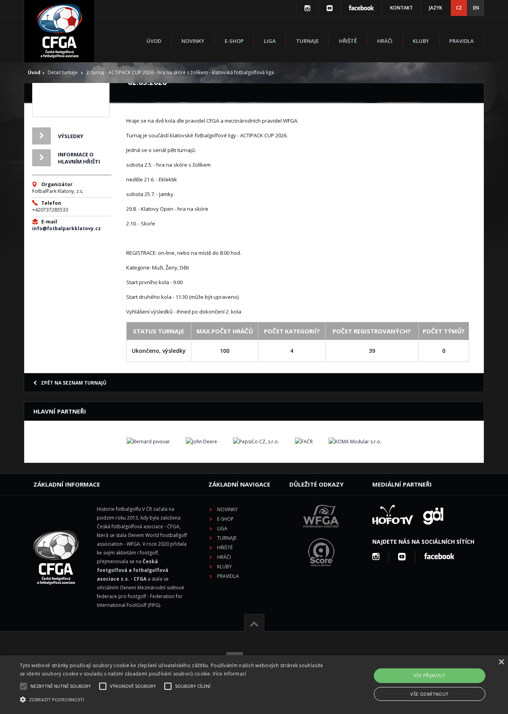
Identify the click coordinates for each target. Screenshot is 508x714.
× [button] (501, 662)
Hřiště (348, 40)
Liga (270, 40)
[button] (172, 699)
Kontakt (401, 7)
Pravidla (461, 40)
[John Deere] (201, 442)
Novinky (192, 40)
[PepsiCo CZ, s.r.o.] (256, 442)
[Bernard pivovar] (148, 442)
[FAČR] (304, 442)
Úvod (153, 40)
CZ (459, 7)
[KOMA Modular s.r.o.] (355, 442)
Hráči (385, 40)
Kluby (421, 40)
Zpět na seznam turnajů (73, 382)
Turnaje (307, 40)
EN (476, 7)
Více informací (229, 673)
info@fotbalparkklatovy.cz (66, 228)
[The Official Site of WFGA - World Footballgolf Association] (321, 533)
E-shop (234, 40)
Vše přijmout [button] (430, 675)
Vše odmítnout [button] (429, 694)
